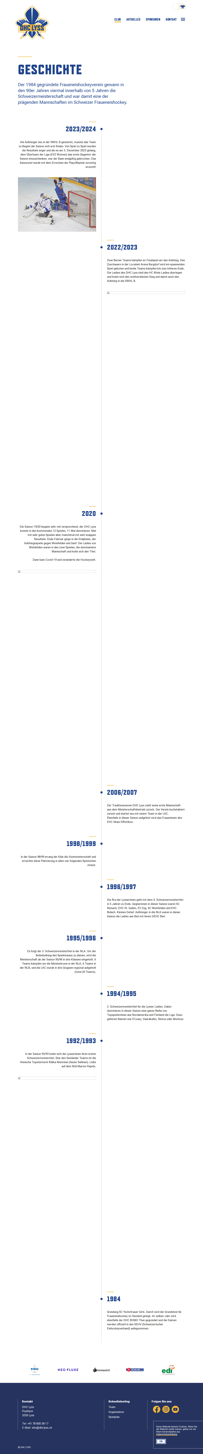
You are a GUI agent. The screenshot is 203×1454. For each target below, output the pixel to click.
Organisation (116, 1412)
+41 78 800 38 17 (37, 1423)
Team (111, 1407)
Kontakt (171, 19)
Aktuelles (133, 19)
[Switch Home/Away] (179, 6)
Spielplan (114, 1417)
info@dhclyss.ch (42, 1427)
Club (117, 19)
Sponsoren (153, 19)
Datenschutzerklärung (166, 1434)
